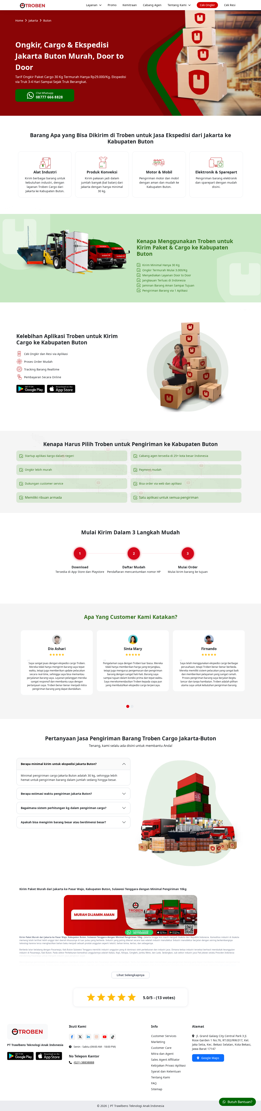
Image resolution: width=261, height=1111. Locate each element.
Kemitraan (130, 5)
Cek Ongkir (207, 5)
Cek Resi (230, 5)
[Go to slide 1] (127, 706)
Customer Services (163, 1036)
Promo (112, 5)
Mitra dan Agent (162, 1054)
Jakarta (33, 20)
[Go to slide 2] (132, 706)
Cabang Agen (152, 5)
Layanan (91, 5)
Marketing (158, 1042)
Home (19, 20)
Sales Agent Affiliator (165, 1059)
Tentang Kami (177, 5)
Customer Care (161, 1048)
